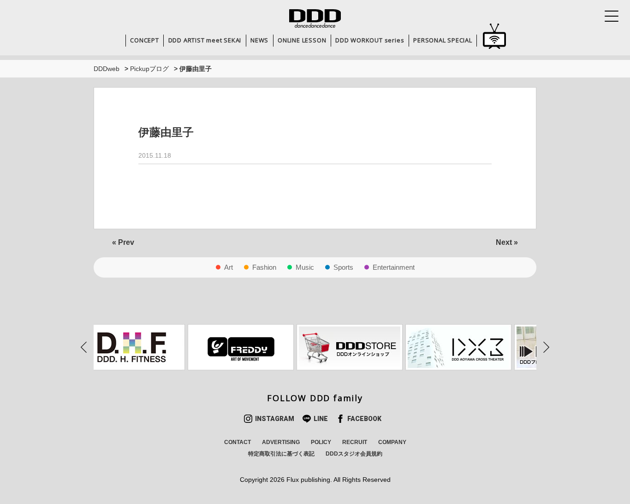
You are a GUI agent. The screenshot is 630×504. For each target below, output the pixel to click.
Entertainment (394, 267)
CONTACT (237, 442)
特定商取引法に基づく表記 (281, 454)
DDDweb (106, 68)
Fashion (264, 267)
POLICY (321, 442)
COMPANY (392, 442)
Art (228, 267)
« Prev (123, 242)
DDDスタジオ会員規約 (354, 454)
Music (305, 267)
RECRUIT (354, 442)
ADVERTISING (281, 442)
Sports (343, 267)
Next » (507, 242)
